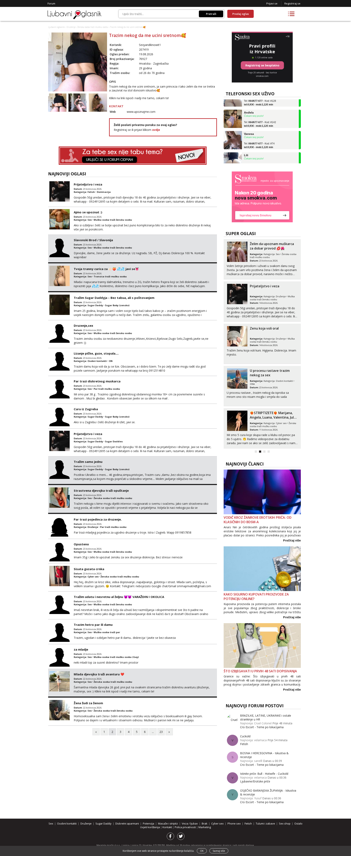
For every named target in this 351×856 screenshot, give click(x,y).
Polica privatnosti (185, 827)
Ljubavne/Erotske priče (255, 781)
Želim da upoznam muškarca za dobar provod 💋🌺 (272, 246)
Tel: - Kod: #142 (260, 116)
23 (161, 732)
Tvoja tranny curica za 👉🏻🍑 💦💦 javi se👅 (106, 269)
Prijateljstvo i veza (88, 184)
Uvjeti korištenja (150, 827)
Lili (246, 146)
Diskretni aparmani (127, 823)
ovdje (156, 130)
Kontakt (167, 827)
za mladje (81, 649)
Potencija (148, 823)
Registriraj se (292, 3)
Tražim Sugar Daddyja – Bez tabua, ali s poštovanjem (114, 298)
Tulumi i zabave (265, 823)
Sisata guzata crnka (89, 569)
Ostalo (298, 823)
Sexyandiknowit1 (150, 45)
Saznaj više (219, 851)
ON (111, 360)
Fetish (91, 191)
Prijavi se (271, 3)
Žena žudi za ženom (88, 703)
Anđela (249, 104)
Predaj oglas (240, 14)
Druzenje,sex (83, 325)
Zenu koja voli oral (264, 328)
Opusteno (81, 544)
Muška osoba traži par (107, 632)
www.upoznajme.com (141, 112)
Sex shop (284, 823)
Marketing (204, 827)
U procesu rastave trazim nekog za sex (270, 372)
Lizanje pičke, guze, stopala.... (96, 353)
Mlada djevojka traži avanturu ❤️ (99, 674)
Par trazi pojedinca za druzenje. (98, 519)
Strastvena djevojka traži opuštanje (101, 490)
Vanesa (249, 125)
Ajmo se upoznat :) (88, 212)
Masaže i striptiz (168, 823)
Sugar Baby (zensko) (117, 305)
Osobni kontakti (97, 360)
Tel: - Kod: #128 (260, 158)
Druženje (71, 27)
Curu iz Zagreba (86, 409)
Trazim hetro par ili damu (93, 625)
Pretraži (211, 14)
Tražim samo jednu (88, 462)
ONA (252, 383)
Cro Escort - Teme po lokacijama (262, 727)
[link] (262, 196)
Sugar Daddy (95, 305)
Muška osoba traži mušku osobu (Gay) (116, 657)
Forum (51, 3)
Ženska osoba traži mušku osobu (92, 27)
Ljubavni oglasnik (56, 27)
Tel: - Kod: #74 (259, 137)
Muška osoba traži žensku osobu (113, 219)
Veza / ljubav (190, 823)
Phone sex (234, 823)
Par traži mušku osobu (107, 388)
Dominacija (104, 191)
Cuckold (245, 736)
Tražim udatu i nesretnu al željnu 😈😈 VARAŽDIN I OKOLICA (119, 597)
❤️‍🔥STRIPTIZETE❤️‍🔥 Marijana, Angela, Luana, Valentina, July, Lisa (273, 417)
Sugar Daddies (114, 441)
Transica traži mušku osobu (110, 276)
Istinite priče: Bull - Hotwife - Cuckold (264, 774)
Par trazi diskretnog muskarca (97, 381)
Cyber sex (93, 576)
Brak (204, 823)
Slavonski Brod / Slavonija (93, 240)
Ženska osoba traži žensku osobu (113, 710)
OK (202, 851)
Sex (90, 219)
